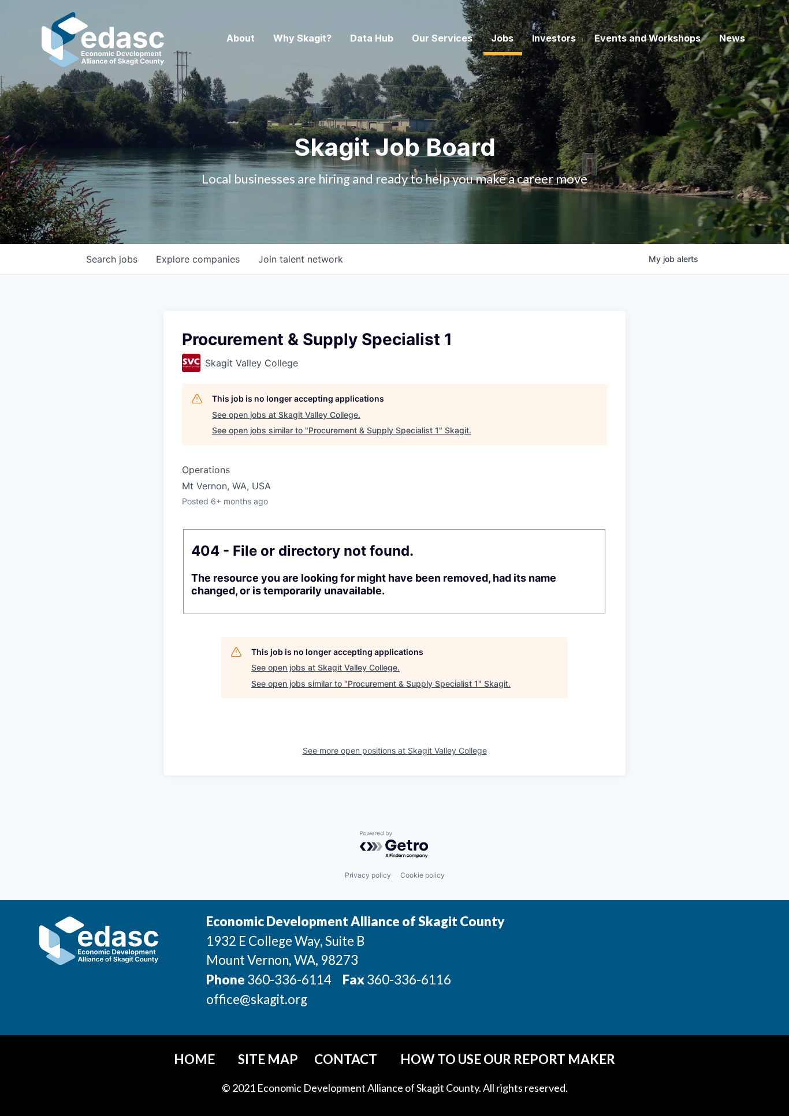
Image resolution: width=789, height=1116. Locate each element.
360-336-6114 (289, 979)
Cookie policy (422, 875)
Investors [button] (554, 38)
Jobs (502, 38)
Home (194, 1059)
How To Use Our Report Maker (507, 1059)
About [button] (240, 38)
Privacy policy (368, 875)
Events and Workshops (647, 38)
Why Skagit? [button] (302, 38)
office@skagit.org (256, 999)
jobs (111, 259)
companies (198, 259)
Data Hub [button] (371, 38)
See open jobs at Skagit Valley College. (286, 415)
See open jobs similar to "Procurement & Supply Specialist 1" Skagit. (341, 430)
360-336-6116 (407, 979)
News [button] (732, 38)
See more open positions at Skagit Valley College (395, 750)
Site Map (268, 1059)
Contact (345, 1059)
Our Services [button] (442, 38)
